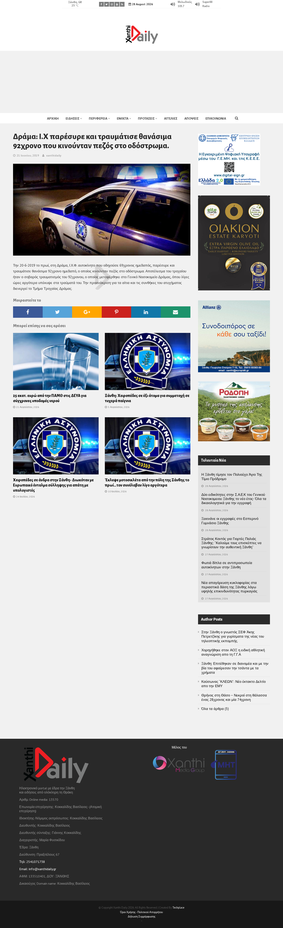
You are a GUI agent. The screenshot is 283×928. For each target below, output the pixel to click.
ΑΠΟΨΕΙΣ (191, 118)
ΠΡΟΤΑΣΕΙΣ (146, 118)
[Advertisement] (141, 82)
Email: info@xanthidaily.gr (37, 869)
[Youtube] (117, 4)
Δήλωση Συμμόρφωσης (141, 916)
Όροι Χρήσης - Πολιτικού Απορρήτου (141, 912)
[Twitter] (106, 4)
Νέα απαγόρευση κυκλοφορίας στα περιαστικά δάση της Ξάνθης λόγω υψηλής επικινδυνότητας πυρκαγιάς (229, 586)
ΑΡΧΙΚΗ (53, 118)
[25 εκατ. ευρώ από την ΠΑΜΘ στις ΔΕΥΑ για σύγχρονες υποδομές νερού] (56, 362)
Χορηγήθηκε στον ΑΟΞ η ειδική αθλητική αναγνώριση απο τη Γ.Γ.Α (233, 652)
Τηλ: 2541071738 (32, 862)
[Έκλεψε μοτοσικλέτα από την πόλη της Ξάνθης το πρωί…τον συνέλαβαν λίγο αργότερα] (147, 447)
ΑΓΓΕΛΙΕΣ (170, 118)
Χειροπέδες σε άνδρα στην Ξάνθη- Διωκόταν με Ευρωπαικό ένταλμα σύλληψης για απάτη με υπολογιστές (53, 485)
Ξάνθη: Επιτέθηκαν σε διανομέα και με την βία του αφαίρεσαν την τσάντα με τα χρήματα (234, 668)
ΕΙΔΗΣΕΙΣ (72, 118)
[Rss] (122, 4)
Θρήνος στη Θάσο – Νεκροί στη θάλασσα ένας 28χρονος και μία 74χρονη (234, 697)
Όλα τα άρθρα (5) (215, 708)
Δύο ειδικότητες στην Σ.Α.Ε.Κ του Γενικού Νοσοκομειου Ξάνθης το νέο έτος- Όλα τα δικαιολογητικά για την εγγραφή (233, 498)
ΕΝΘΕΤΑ (122, 118)
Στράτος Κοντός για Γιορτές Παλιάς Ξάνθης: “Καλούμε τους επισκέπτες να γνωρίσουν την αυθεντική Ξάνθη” (231, 543)
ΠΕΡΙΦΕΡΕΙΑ (98, 118)
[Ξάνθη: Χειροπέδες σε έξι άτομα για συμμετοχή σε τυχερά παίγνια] (147, 362)
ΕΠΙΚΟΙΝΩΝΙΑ (216, 118)
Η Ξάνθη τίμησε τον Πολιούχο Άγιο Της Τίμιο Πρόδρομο (231, 476)
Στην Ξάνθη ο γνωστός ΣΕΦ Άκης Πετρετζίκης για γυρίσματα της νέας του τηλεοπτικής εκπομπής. (232, 636)
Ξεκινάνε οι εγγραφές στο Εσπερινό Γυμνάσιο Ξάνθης (229, 520)
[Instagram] (111, 4)
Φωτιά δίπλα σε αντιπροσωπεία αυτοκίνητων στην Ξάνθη (226, 564)
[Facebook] (101, 4)
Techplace (178, 907)
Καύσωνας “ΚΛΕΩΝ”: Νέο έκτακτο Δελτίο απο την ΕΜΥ (233, 683)
